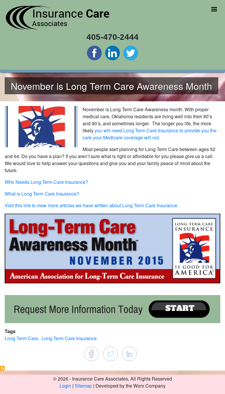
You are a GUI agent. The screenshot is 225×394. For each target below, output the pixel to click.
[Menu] (213, 10)
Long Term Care (21, 338)
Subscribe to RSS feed (2, 368)
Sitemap (83, 385)
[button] (41, 126)
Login (65, 385)
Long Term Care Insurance (69, 338)
